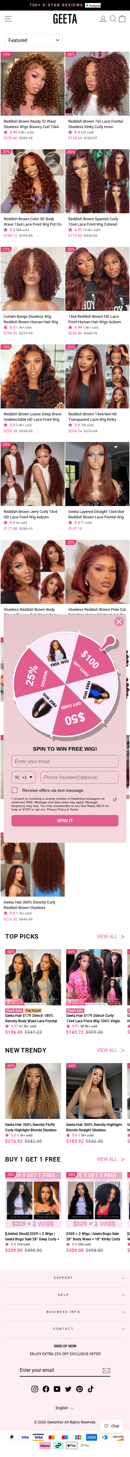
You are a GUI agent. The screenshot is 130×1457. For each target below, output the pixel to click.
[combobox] (23, 777)
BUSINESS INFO (63, 1312)
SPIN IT (65, 820)
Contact (63, 1329)
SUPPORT (63, 1278)
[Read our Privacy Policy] (115, 799)
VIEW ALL (107, 936)
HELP (63, 1295)
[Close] (119, 621)
